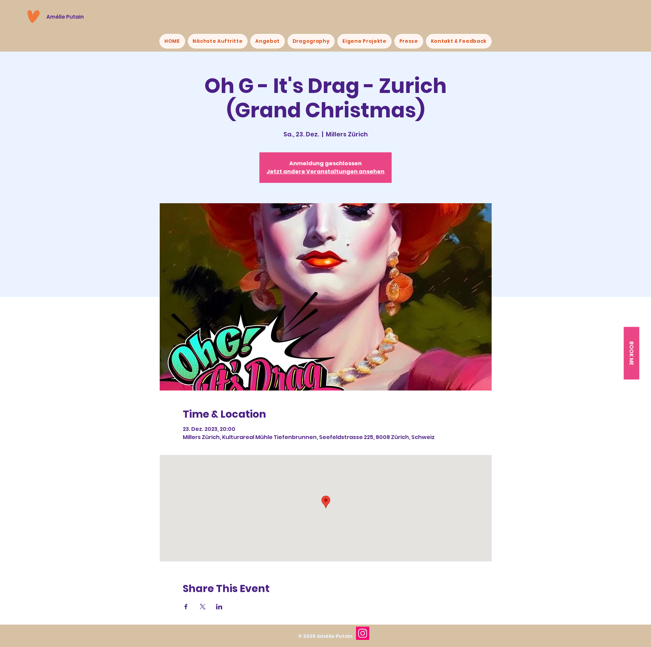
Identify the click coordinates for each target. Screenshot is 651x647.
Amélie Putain (65, 16)
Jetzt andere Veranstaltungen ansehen (325, 171)
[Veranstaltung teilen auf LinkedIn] (219, 606)
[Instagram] (362, 633)
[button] (631, 353)
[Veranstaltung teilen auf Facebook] (186, 606)
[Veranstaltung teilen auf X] (202, 606)
